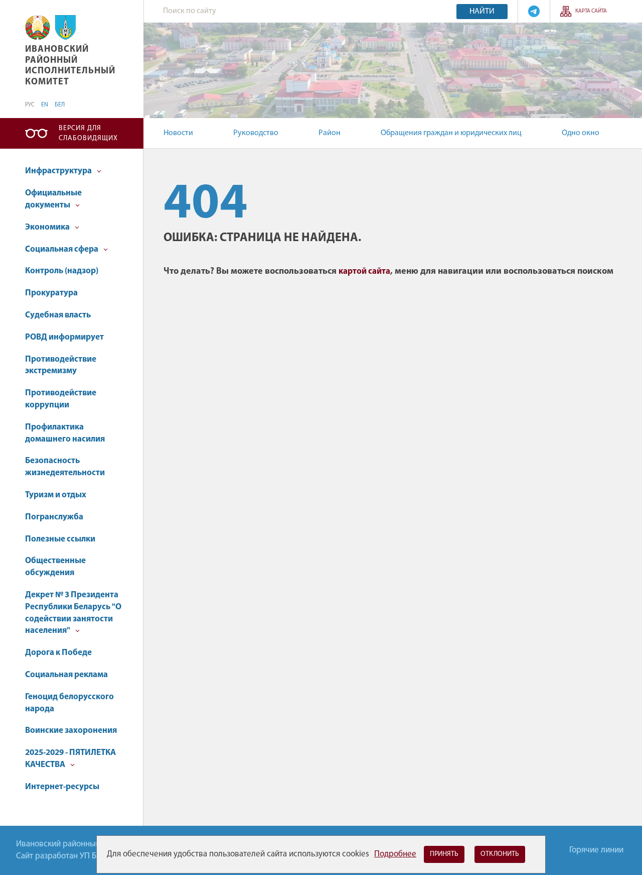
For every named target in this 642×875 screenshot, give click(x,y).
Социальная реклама (66, 675)
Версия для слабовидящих (88, 133)
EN (44, 105)
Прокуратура (51, 293)
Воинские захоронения (71, 730)
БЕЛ (60, 105)
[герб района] (65, 27)
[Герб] (37, 27)
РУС (30, 105)
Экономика (48, 227)
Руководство (255, 133)
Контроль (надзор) (61, 271)
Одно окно (580, 133)
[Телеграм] (534, 11)
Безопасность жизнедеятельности (65, 467)
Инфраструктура (59, 171)
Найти (482, 12)
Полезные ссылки (60, 539)
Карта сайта (591, 11)
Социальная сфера (62, 249)
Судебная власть (58, 315)
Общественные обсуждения (55, 567)
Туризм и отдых (55, 495)
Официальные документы (53, 199)
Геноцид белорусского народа (69, 703)
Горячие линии (596, 850)
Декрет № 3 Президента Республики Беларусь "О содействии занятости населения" (73, 613)
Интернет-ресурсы (62, 787)
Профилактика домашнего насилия (65, 433)
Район (329, 133)
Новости (178, 133)
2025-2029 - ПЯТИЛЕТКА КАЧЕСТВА (70, 758)
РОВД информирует (64, 337)
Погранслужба (54, 517)
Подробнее (395, 854)
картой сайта (364, 271)
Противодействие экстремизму (60, 365)
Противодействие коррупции (60, 399)
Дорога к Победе (58, 652)
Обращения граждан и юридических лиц (451, 133)
